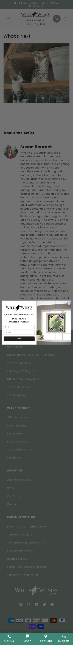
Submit (19, 339)
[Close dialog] (69, 302)
